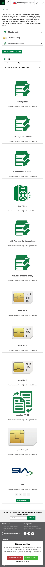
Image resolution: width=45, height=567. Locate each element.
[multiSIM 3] (22, 367)
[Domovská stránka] (24, 9)
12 (19, 63)
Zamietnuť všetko (15, 558)
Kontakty (5, 539)
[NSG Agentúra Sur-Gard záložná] (22, 228)
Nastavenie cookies (22, 562)
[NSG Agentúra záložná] (22, 124)
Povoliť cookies (30, 558)
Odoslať (31, 518)
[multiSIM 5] (22, 332)
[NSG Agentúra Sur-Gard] (22, 158)
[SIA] (22, 472)
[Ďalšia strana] (24, 494)
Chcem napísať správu (11, 533)
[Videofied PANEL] (22, 402)
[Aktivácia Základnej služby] (22, 263)
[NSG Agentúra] (22, 89)
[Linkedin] (28, 534)
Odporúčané (25, 67)
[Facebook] (25, 534)
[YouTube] (32, 534)
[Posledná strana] (28, 494)
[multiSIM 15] (22, 298)
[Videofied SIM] (22, 437)
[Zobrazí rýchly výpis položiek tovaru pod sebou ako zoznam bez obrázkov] (9, 58)
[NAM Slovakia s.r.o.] (24, 2)
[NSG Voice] (22, 193)
